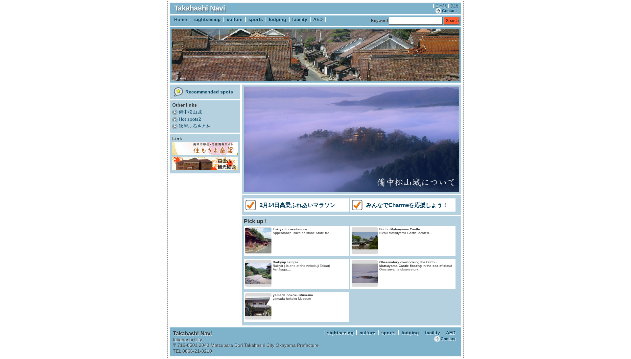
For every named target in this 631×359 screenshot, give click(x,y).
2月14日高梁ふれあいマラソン (298, 205)
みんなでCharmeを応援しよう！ (407, 205)
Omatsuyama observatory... (415, 265)
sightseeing (207, 19)
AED (318, 19)
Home (180, 19)
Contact (449, 11)
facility (299, 19)
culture (235, 19)
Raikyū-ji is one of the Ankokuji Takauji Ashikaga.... (301, 265)
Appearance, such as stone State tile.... (303, 231)
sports (255, 19)
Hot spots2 (190, 119)
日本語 (441, 6)
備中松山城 (190, 112)
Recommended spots (209, 91)
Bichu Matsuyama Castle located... (405, 231)
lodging (277, 19)
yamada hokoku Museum (293, 296)
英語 (454, 6)
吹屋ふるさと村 (195, 126)
